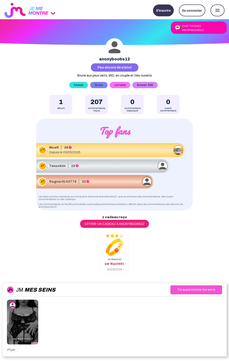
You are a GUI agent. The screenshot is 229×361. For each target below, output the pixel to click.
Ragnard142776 (62, 181)
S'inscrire (163, 10)
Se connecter (192, 10)
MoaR (54, 147)
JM (35, 290)
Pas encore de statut (115, 67)
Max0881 (117, 263)
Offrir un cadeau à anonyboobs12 (114, 224)
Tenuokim (57, 166)
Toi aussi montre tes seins (196, 289)
